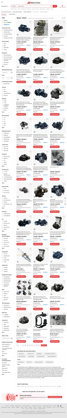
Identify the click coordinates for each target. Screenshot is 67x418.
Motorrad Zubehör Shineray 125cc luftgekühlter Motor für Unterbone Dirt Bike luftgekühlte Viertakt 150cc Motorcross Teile (24, 233)
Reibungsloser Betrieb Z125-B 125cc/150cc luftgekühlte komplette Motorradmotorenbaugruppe (57, 71)
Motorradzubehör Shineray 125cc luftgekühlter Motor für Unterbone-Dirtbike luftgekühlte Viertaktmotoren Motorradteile (57, 136)
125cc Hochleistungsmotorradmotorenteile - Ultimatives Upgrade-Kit (40, 233)
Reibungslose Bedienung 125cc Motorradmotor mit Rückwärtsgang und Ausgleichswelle (40, 298)
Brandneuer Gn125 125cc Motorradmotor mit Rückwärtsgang (57, 297)
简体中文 (13, 407)
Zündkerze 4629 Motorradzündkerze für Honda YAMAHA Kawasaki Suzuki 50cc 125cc (23, 266)
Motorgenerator (42, 8)
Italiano (44, 407)
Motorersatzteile (21, 356)
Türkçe (31, 408)
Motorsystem (21, 353)
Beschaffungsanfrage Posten (55, 397)
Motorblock (39, 353)
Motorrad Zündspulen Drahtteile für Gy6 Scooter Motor (40, 330)
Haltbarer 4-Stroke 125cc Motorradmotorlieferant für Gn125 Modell (40, 201)
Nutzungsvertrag (18, 405)
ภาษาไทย (26, 408)
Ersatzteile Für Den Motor (50, 353)
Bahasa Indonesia (41, 408)
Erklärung (12, 405)
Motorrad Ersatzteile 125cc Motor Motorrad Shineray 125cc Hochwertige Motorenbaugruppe (24, 103)
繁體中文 (17, 407)
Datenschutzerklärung (26, 405)
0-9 (18, 386)
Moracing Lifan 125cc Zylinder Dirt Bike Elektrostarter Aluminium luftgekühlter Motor (24, 136)
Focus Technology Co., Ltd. (32, 411)
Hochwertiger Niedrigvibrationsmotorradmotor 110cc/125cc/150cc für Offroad (56, 201)
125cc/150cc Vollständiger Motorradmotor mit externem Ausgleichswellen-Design (22, 331)
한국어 (54, 407)
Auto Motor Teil (30, 353)
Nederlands (62, 407)
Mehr (18, 364)
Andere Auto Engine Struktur (6, 365)
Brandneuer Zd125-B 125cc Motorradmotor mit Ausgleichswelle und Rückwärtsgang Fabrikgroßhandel (24, 168)
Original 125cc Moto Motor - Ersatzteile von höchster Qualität (41, 70)
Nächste (43, 345)
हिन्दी (23, 408)
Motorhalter (4, 362)
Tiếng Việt (35, 408)
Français (26, 407)
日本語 (22, 407)
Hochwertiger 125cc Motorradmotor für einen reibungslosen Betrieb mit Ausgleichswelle (57, 103)
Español (30, 407)
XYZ (60, 386)
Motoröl (19, 8)
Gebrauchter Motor (35, 8)
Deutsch (34, 407)
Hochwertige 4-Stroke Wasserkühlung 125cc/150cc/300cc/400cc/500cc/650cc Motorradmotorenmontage (58, 233)
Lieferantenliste (12, 14)
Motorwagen (31, 356)
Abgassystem (5, 368)
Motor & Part (4, 370)
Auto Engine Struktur (6, 372)
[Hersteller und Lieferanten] (33, 2)
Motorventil (29, 8)
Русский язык (49, 407)
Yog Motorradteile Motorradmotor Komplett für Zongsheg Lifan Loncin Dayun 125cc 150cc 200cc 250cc (57, 331)
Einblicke (54, 405)
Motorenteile (24, 8)
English (9, 407)
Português (39, 407)
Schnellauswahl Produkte (47, 405)
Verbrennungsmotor (52, 356)
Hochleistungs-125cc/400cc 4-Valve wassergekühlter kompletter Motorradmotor (40, 266)
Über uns (7, 405)
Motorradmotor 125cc (54, 167)
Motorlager (48, 8)
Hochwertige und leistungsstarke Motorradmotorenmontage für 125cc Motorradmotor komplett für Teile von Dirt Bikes (57, 266)
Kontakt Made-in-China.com (36, 405)
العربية (58, 407)
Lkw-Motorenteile (40, 356)
